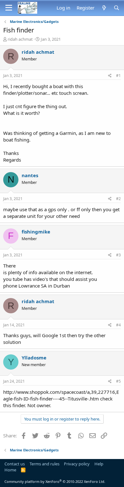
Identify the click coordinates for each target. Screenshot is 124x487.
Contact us (14, 464)
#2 (118, 198)
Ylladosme (34, 357)
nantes (30, 175)
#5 (118, 381)
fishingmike (36, 231)
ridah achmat (20, 39)
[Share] (110, 76)
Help (98, 464)
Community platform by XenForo (54, 481)
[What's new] (104, 8)
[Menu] (8, 8)
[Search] (116, 8)
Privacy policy (77, 464)
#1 (118, 75)
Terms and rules (44, 464)
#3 (118, 255)
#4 (118, 325)
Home (10, 470)
